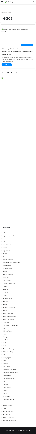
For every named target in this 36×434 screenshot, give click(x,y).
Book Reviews (7, 245)
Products (5, 363)
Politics (5, 361)
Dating (5, 271)
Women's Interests (8, 417)
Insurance (6, 322)
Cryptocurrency (7, 268)
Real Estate (6, 366)
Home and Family (8, 313)
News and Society (8, 349)
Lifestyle (5, 337)
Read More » (7, 64)
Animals (5, 233)
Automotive (6, 242)
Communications (8, 259)
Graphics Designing (9, 307)
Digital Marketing (8, 274)
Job (4, 328)
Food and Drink (7, 298)
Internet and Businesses (10, 325)
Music (4, 346)
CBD (4, 256)
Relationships (7, 375)
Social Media (7, 387)
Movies (5, 343)
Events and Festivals (9, 283)
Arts (4, 239)
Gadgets (5, 301)
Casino (5, 253)
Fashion (5, 286)
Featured (5, 289)
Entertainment (7, 280)
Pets (4, 355)
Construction (7, 265)
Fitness (5, 295)
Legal (4, 334)
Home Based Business (9, 316)
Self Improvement (8, 378)
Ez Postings (6, 49)
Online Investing (8, 352)
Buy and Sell (6, 251)
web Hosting (6, 414)
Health (5, 310)
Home (5, 12)
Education (6, 277)
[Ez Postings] (9, 2)
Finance (5, 292)
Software (5, 390)
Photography (7, 358)
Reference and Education (10, 372)
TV (3, 402)
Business (5, 248)
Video (4, 408)
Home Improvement (9, 319)
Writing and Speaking (9, 420)
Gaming (5, 304)
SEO (4, 381)
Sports (5, 393)
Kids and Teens (7, 331)
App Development (8, 236)
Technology (6, 396)
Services (5, 384)
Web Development (8, 411)
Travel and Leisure (8, 399)
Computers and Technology (11, 262)
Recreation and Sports (10, 369)
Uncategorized (7, 405)
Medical (5, 340)
